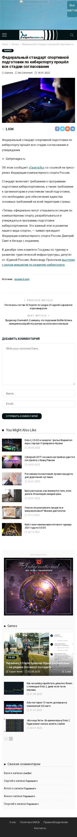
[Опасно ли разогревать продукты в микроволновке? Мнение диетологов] (12, 512)
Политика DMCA (30, 822)
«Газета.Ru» (36, 167)
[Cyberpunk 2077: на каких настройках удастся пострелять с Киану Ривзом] (12, 462)
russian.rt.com (21, 279)
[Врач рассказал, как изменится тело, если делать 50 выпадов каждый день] (12, 495)
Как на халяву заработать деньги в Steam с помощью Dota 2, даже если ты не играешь (49, 687)
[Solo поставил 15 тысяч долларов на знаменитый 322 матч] (14, 707)
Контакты (40, 828)
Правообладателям (56, 822)
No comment (25, 72)
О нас (12, 822)
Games (8, 50)
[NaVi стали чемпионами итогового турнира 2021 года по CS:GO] (12, 529)
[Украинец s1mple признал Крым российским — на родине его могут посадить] (38, 654)
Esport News (16, 671)
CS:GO (11, 657)
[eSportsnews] (38, 34)
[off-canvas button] (4, 35)
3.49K (68, 671)
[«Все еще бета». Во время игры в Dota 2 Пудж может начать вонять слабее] (14, 725)
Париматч (31, 780)
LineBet (27, 773)
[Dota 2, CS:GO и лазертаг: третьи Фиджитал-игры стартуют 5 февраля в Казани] (12, 445)
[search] (72, 35)
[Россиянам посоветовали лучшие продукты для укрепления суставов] (12, 478)
